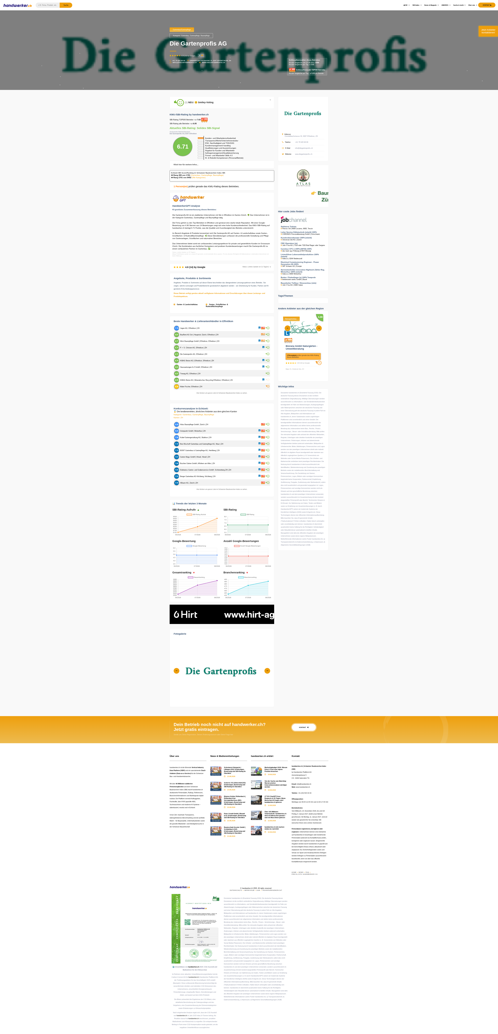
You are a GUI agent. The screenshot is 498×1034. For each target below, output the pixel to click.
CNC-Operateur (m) (289, 243)
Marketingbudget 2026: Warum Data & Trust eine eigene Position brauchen (276, 769)
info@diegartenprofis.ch (185, 62)
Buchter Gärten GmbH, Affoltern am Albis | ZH (197, 463)
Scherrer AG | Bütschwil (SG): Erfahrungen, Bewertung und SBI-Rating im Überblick (235, 785)
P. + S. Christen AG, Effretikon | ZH (193, 348)
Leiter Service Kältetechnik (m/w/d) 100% (299, 232)
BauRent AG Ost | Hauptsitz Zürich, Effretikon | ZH (199, 335)
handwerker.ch (193, 967)
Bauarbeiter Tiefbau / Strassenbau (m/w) (298, 283)
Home (294, 872)
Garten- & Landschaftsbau (187, 304)
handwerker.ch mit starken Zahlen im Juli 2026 (274, 828)
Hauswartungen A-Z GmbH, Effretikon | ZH (196, 367)
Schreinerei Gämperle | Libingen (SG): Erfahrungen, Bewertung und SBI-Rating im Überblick (235, 770)
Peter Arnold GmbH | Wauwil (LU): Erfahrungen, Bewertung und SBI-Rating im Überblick (235, 815)
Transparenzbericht (272, 890)
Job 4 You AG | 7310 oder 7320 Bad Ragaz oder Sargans (303, 245)
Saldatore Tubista (288, 227)
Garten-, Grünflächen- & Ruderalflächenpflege (217, 305)
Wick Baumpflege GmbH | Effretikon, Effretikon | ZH (199, 341)
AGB (258, 890)
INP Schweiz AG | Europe (292, 266)
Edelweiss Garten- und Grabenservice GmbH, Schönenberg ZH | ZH (205, 470)
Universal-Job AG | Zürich (292, 240)
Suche (66, 5)
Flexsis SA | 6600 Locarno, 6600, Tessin (297, 229)
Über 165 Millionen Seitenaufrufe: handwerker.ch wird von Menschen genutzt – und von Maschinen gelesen (275, 814)
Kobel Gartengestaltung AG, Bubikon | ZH (195, 437)
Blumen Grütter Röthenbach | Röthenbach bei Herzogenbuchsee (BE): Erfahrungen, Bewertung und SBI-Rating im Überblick (234, 800)
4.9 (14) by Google (227, 267)
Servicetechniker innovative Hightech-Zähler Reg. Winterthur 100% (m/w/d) (303, 271)
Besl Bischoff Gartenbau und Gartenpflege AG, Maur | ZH (201, 444)
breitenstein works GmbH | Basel (294, 279)
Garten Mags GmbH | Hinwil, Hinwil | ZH (195, 457)
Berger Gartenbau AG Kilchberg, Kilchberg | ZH (197, 476)
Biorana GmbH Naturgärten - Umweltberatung (301, 347)
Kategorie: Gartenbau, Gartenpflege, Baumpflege (191, 36)
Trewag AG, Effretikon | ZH (190, 374)
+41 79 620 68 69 (178, 60)
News (301, 872)
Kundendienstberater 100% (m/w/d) (296, 238)
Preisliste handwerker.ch (305, 874)
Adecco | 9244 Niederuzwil (292, 259)
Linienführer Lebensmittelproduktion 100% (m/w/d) (300, 255)
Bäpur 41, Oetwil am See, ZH (295, 369)
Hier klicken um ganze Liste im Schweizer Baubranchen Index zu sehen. (221, 393)
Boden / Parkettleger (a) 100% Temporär (298, 277)
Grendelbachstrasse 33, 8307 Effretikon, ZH (211, 60)
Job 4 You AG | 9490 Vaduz (292, 285)
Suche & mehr (458, 5)
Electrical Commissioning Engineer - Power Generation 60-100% (300, 263)
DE (406, 5)
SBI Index (416, 5)
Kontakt (302, 727)
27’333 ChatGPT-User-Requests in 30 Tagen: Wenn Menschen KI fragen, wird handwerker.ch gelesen (275, 799)
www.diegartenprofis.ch (213, 62)
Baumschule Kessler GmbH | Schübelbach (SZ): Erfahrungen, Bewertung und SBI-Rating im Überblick (234, 830)
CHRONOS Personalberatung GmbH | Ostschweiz (301, 234)
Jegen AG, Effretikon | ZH (189, 328)
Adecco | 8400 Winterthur (291, 274)
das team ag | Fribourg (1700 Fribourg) (296, 251)
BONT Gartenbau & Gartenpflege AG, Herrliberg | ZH (200, 450)
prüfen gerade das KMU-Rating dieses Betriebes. (206, 186)
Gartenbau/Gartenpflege (182, 30)
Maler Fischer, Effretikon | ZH (191, 387)
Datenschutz (236, 890)
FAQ (307, 872)
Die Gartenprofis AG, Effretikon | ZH (193, 354)
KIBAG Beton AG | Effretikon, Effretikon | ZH (197, 361)
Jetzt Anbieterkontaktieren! (488, 31)
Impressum (249, 890)
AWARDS (445, 5)
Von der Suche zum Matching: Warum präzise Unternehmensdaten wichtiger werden (276, 784)
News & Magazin (430, 5)
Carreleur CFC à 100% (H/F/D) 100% (296, 249)
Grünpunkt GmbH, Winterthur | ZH (193, 431)
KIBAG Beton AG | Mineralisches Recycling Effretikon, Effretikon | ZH (206, 380)
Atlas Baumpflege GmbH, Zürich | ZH (194, 424)
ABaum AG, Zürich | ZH (189, 483)
